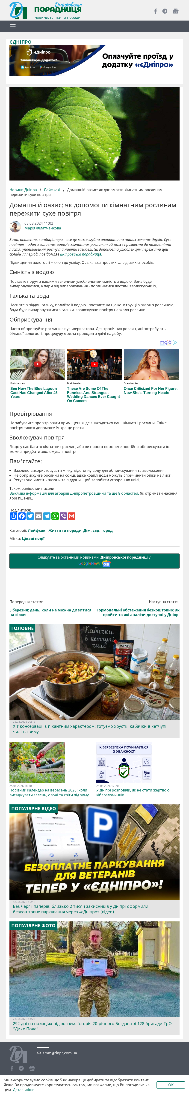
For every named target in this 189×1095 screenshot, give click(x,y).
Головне (22, 628)
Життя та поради (65, 530)
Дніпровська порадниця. (81, 254)
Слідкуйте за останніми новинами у (94, 560)
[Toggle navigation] (12, 26)
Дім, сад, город (98, 530)
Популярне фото (33, 926)
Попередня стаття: (50, 608)
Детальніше (23, 1089)
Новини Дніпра (23, 189)
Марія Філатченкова (42, 228)
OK (171, 1084)
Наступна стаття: (138, 608)
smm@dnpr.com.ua (60, 1053)
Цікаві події (33, 538)
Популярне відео (33, 809)
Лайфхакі (52, 189)
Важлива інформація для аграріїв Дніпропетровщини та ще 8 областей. (74, 493)
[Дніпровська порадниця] (21, 1055)
